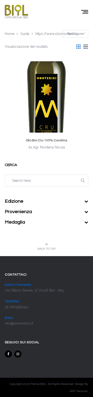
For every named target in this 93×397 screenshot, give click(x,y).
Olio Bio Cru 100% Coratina (46, 140)
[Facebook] (8, 354)
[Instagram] (17, 354)
